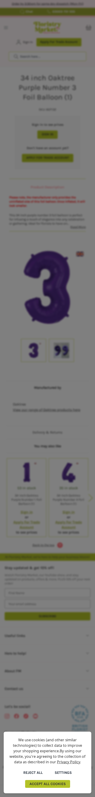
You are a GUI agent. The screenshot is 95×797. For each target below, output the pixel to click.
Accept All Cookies (48, 784)
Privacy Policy (68, 761)
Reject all (33, 772)
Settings (63, 772)
